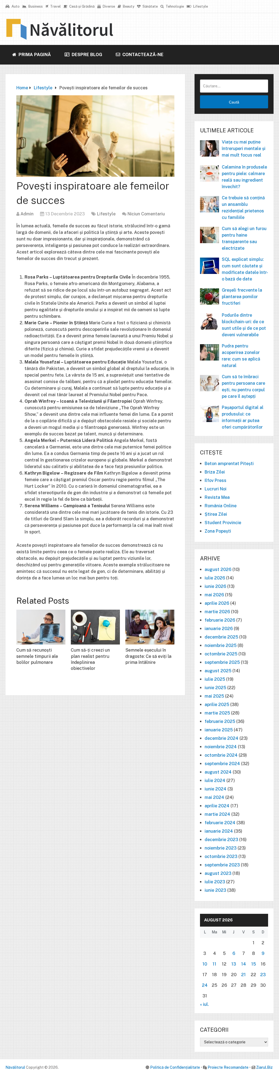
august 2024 (218, 772)
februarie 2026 (220, 620)
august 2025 (218, 670)
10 (204, 964)
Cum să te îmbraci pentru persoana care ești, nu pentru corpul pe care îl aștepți (243, 386)
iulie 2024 (215, 780)
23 (263, 974)
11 (214, 964)
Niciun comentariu (146, 213)
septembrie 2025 (222, 662)
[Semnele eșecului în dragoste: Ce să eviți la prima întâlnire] (149, 627)
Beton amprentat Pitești (229, 463)
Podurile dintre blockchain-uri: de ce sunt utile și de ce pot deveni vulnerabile (244, 325)
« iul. (204, 1004)
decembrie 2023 (221, 839)
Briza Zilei (215, 472)
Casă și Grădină (81, 6)
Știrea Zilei (216, 514)
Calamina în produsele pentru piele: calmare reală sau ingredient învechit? (244, 176)
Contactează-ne (142, 54)
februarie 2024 (220, 822)
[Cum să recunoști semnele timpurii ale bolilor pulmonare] (40, 627)
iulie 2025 (215, 679)
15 (253, 964)
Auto (15, 6)
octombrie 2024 (221, 755)
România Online (220, 505)
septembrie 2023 (222, 865)
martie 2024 (217, 814)
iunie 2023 (215, 890)
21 (243, 974)
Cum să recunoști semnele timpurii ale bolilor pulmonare (37, 656)
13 (233, 964)
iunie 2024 (215, 789)
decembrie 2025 (221, 637)
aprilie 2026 (217, 603)
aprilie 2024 (217, 805)
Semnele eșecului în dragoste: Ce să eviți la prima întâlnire (148, 656)
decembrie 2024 (221, 738)
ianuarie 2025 (219, 729)
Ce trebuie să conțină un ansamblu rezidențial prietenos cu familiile (243, 207)
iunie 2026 (215, 586)
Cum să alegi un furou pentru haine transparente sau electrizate (244, 238)
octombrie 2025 (221, 653)
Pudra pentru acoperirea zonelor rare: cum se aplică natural (241, 355)
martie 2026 (217, 611)
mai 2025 (214, 696)
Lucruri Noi (215, 488)
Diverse (108, 6)
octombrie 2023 (221, 856)
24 (205, 985)
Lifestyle (200, 6)
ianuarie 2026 (219, 628)
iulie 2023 (215, 881)
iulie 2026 (215, 578)
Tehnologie (174, 6)
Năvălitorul (15, 1067)
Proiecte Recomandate (228, 1067)
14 (243, 964)
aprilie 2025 (217, 704)
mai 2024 (214, 797)
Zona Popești (218, 531)
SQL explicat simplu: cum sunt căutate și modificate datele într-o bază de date (245, 269)
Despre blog (86, 54)
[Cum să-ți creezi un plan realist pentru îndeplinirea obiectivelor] (95, 627)
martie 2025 (217, 713)
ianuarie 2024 (219, 831)
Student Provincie (223, 522)
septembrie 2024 (222, 763)
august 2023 (218, 873)
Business (35, 6)
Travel (55, 6)
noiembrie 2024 (221, 746)
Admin (27, 213)
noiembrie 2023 (220, 848)
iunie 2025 (215, 687)
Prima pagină (34, 54)
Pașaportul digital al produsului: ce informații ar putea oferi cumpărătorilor (242, 417)
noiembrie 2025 (220, 645)
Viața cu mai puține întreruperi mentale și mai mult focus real (243, 148)
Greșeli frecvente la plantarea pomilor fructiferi (242, 297)
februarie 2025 (220, 721)
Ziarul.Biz (264, 1067)
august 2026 (218, 569)
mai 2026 (214, 594)
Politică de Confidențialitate (175, 1067)
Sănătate (150, 6)
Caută (234, 102)
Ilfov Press (215, 480)
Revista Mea (217, 497)
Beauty (128, 6)
